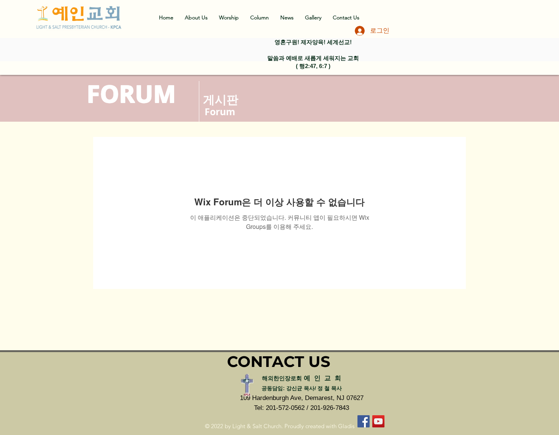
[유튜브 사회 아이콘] (378, 421)
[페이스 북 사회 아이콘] (363, 421)
